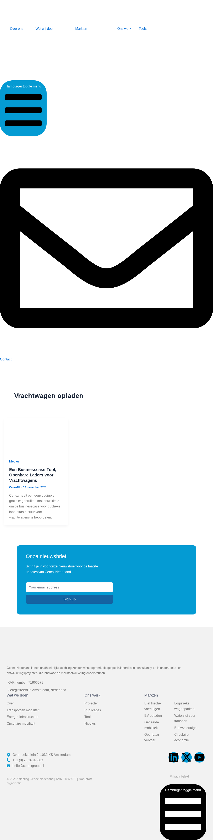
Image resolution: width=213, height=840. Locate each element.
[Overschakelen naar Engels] (178, 41)
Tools (143, 28)
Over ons (16, 28)
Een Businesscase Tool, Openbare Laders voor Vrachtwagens (32, 475)
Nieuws (14, 461)
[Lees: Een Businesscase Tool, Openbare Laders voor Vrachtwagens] (36, 435)
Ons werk (124, 28)
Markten (81, 28)
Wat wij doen (45, 28)
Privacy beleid (179, 776)
